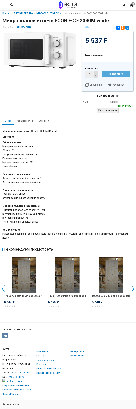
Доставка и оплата (46, 360)
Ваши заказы (77, 355)
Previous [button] (3, 289)
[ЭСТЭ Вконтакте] (5, 335)
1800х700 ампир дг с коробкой (67, 295)
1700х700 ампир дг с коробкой (23, 295)
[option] (24, 286)
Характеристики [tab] (25, 121)
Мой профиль (77, 351)
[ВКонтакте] (118, 28)
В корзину (116, 74)
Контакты (41, 355)
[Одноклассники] (123, 28)
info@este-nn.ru (16, 377)
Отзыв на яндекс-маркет (49, 368)
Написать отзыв (23, 27)
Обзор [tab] (8, 121)
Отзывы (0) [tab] (44, 121)
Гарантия (41, 364)
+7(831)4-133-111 (20, 372)
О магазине (42, 351)
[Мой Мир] (127, 28)
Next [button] (132, 289)
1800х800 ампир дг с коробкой (111, 295)
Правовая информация (48, 373)
